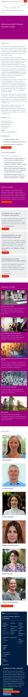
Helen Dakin (7, 460)
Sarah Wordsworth (10, 602)
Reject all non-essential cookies (11, 691)
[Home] (3, 8)
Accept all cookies (8, 689)
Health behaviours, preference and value (11, 333)
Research (7, 7)
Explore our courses (6, 201)
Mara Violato (7, 574)
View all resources (6, 147)
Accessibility (21, 626)
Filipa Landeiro (8, 517)
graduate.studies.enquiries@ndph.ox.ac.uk (6, 654)
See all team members (7, 606)
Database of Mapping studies (11, 139)
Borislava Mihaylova (10, 545)
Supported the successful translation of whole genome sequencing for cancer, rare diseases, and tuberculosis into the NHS (14, 176)
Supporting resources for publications (13, 144)
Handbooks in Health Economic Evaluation (14, 141)
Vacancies (13, 628)
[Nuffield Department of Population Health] (11, 1)
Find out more (7, 694)
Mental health (4, 412)
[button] (25, 1)
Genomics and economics (7, 306)
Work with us (14, 626)
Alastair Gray (7, 488)
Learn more (5, 229)
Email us (3, 130)
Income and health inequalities (8, 386)
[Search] (25, 5)
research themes (15, 72)
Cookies (20, 628)
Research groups (13, 7)
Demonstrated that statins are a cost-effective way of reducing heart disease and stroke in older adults (15, 168)
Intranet (20, 643)
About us (13, 623)
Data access (14, 637)
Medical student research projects (14, 632)
